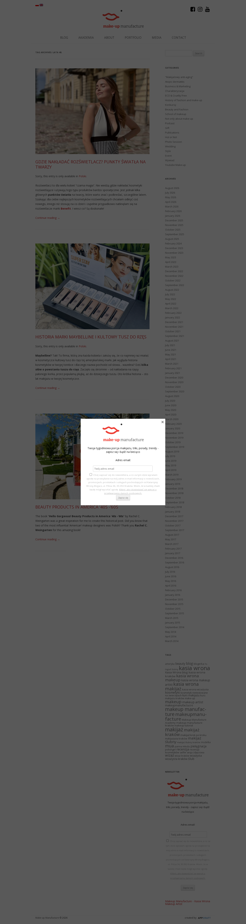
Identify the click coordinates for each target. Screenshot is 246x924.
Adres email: (123, 460)
